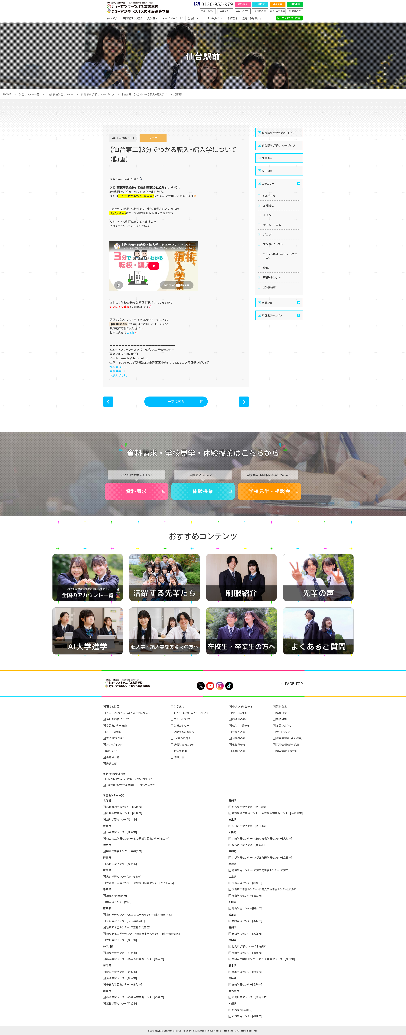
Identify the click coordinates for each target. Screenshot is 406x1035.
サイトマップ (283, 732)
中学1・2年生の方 (242, 706)
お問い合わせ (284, 725)
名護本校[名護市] (242, 1010)
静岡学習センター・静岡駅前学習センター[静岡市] (135, 997)
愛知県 (232, 800)
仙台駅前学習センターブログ (97, 94)
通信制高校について (118, 719)
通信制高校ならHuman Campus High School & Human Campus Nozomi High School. (193, 1030)
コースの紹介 (113, 732)
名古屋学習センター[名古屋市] (250, 807)
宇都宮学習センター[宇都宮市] (124, 851)
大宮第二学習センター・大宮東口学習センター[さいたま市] (140, 883)
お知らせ (268, 205)
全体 (266, 268)
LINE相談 (295, 4)
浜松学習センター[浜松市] (121, 1003)
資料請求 (242, 4)
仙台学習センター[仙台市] (121, 832)
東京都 (107, 908)
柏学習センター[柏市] (119, 902)
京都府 (232, 851)
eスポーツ (269, 196)
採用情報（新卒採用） (288, 744)
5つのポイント (214, 18)
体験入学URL (118, 375)
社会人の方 (238, 732)
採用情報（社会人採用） (289, 738)
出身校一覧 (113, 757)
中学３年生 (225, 11)
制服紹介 (111, 751)
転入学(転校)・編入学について (191, 713)
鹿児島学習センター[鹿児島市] (250, 997)
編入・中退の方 (277, 11)
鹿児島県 (234, 991)
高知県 (232, 927)
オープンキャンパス (172, 18)
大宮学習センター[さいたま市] (123, 876)
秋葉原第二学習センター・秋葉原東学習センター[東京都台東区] (143, 934)
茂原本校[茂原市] (116, 895)
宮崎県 (232, 978)
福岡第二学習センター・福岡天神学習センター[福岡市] (263, 959)
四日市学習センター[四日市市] (250, 826)
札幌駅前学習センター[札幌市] (124, 813)
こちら (130, 332)
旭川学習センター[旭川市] (121, 819)
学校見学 (277, 4)
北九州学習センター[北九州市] (250, 946)
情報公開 (179, 757)
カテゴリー (268, 183)
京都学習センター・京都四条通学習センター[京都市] (262, 857)
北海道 (107, 800)
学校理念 (232, 18)
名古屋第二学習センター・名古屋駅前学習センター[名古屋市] (267, 813)
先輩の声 (267, 158)
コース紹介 (112, 18)
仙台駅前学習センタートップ (278, 133)
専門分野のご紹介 (132, 18)
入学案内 (152, 18)
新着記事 (267, 302)
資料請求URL (118, 367)
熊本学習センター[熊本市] (247, 972)
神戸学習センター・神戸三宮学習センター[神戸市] (261, 870)
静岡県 (107, 991)
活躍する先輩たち (252, 18)
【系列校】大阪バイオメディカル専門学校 (129, 779)
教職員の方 (295, 11)
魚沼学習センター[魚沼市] (121, 978)
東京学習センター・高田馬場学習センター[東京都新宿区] (139, 914)
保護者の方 (260, 11)
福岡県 (232, 940)
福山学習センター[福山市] (247, 895)
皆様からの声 (181, 725)
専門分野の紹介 (115, 738)
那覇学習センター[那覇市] (247, 1016)
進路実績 (111, 763)
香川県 (232, 914)
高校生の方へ (208, 11)
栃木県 (107, 845)
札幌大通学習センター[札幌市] (124, 807)
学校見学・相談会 (270, 491)
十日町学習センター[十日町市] (124, 984)
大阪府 (232, 832)
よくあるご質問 (182, 738)
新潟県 (107, 965)
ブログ (267, 234)
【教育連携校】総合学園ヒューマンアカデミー (131, 785)
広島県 (232, 876)
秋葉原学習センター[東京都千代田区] (128, 927)
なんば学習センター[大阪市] (248, 845)
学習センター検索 (291, 18)
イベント (268, 215)
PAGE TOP (294, 683)
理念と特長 (112, 706)
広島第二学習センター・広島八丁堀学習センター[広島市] (265, 889)
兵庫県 (232, 864)
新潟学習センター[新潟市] (121, 972)
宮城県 (107, 826)
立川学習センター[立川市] (121, 940)
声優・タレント (272, 277)
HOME (7, 94)
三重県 (232, 819)
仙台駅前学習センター (60, 94)
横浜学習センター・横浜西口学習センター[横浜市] (135, 959)
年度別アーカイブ (272, 315)
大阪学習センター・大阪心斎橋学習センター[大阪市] (262, 838)
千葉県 (107, 889)
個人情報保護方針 (286, 751)
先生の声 (267, 171)
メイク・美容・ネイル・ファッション (280, 256)
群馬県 (107, 857)
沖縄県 (232, 1003)
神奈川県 (108, 946)
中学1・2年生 (242, 11)
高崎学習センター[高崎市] (121, 864)
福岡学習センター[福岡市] (247, 953)
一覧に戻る (176, 401)
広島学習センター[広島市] (247, 883)
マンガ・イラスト (273, 244)
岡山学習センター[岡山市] (247, 908)
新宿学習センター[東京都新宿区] (125, 921)
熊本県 (232, 965)
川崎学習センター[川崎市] (121, 953)
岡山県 (232, 902)
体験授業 (260, 4)
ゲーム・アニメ (272, 225)
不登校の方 (238, 751)
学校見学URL (118, 371)
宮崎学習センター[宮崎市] (247, 984)
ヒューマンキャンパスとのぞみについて (128, 713)
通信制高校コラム (184, 744)
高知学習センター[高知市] (247, 934)
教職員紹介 (270, 287)
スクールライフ (182, 719)
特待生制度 (180, 751)
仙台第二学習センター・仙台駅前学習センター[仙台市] (138, 838)
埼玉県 (107, 870)
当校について (195, 18)
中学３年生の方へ (242, 713)
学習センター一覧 (29, 94)
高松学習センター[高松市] (247, 921)
